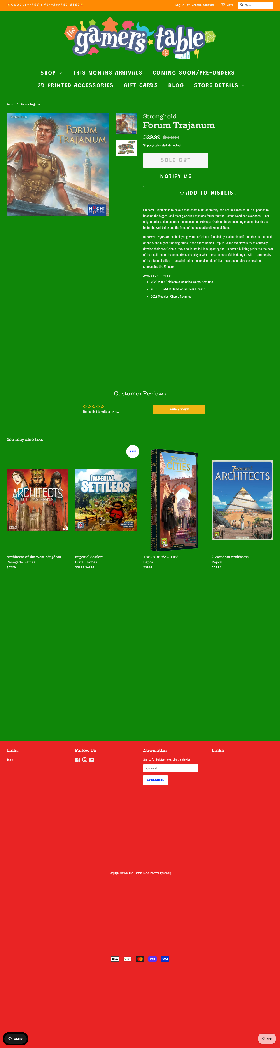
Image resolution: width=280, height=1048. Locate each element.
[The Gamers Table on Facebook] (77, 761)
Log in (179, 5)
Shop (49, 73)
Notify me (175, 177)
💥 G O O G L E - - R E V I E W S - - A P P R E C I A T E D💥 (45, 5)
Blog (176, 86)
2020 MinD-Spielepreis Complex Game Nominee (182, 281)
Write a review (179, 409)
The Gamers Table (139, 873)
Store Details (217, 86)
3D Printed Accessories (76, 86)
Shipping (148, 145)
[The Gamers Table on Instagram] (84, 761)
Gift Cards (141, 86)
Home (10, 104)
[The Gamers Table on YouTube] (91, 761)
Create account (203, 5)
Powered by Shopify (161, 873)
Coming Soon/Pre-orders (194, 73)
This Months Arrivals (108, 73)
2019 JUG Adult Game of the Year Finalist (178, 289)
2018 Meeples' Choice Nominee (171, 296)
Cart (230, 5)
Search (10, 759)
